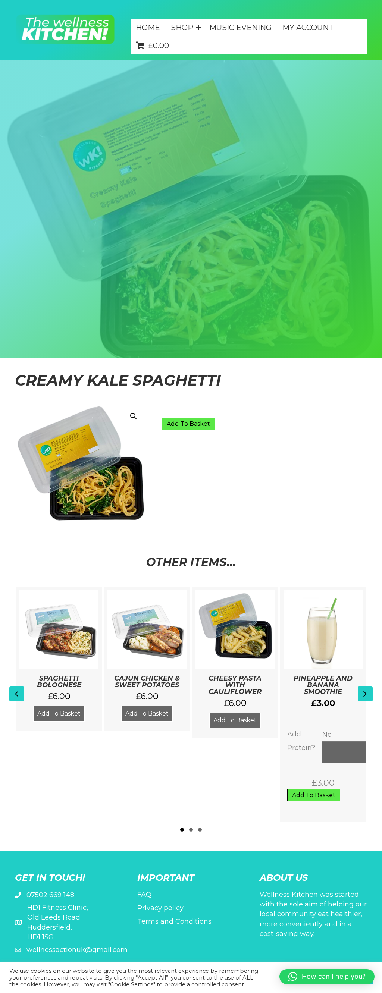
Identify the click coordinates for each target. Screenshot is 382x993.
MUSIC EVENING (240, 27)
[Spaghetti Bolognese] (59, 658)
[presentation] (16, 693)
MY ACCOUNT (308, 27)
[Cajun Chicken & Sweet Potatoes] (147, 658)
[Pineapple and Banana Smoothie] (323, 704)
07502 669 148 (50, 895)
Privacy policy (160, 908)
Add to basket (188, 423)
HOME (148, 27)
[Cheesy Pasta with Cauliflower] (235, 662)
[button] (180, 43)
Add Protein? (301, 741)
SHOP (182, 27)
